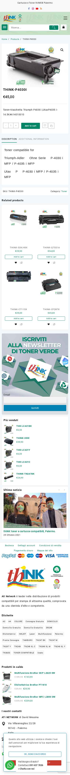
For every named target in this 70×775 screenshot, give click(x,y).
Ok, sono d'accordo (35, 754)
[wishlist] (16, 263)
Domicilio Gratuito (12, 628)
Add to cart (30, 126)
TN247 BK (40, 640)
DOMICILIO (52, 621)
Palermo (59, 634)
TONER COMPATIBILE (24, 653)
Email (7, 394)
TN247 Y (7, 646)
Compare (21, 263)
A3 (4, 621)
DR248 (49, 628)
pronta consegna (11, 640)
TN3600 (6, 653)
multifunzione (44, 634)
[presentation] (59, 490)
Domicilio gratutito (33, 628)
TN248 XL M (45, 646)
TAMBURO (28, 640)
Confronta (51, 126)
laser (32, 634)
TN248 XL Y (59, 646)
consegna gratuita (35, 621)
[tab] (10, 139)
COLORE (18, 621)
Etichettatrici (9, 634)
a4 (9, 621)
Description (9, 139)
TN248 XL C (29, 646)
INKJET (22, 634)
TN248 (17, 646)
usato (40, 653)
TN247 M (53, 640)
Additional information (34, 139)
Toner (64, 191)
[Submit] (53, 27)
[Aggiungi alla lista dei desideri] (45, 125)
